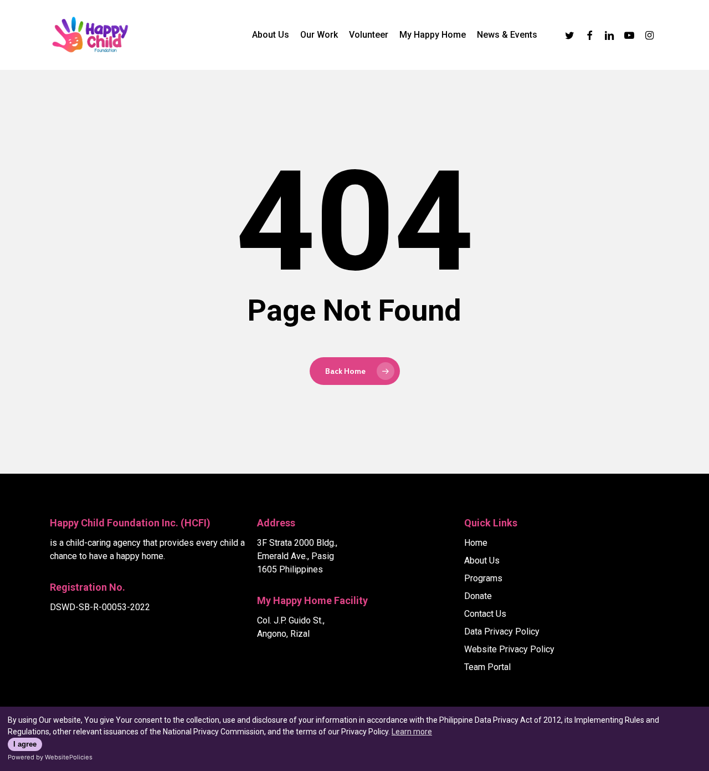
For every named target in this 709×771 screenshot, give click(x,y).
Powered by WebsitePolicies (50, 757)
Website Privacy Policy (509, 649)
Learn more (412, 731)
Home (475, 542)
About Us (482, 560)
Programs (483, 578)
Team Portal (487, 667)
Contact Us (485, 613)
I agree (25, 744)
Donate (478, 596)
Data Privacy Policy (502, 631)
